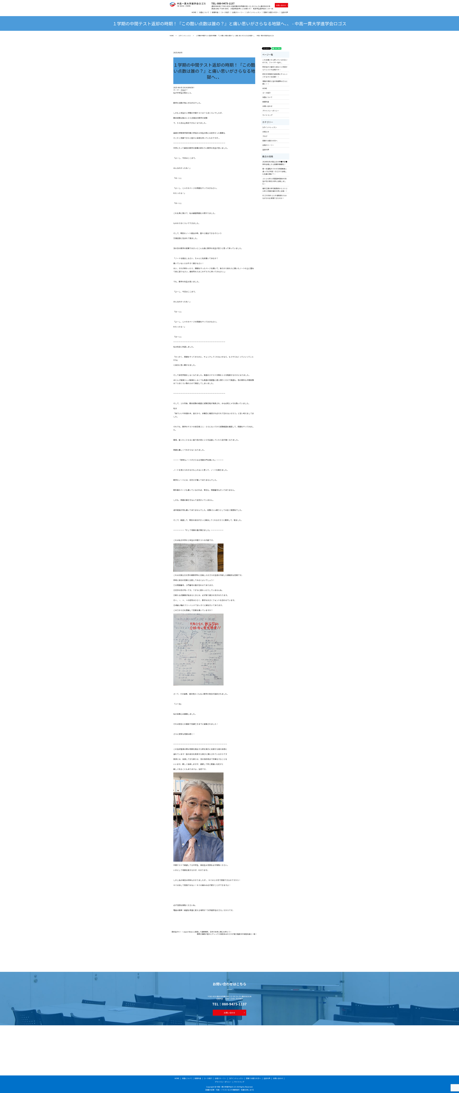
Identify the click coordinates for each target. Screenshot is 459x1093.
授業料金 (215, 12)
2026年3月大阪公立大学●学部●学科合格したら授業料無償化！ (274, 162)
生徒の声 (284, 12)
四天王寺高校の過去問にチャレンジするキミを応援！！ (274, 75)
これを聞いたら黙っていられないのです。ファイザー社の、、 (274, 61)
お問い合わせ (281, 5)
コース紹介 (225, 12)
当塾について (204, 12)
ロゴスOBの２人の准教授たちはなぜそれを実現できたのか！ (274, 196)
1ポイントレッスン (253, 12)
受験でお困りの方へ (271, 12)
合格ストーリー (238, 12)
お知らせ (265, 131)
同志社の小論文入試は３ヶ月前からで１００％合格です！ (274, 68)
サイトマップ (267, 115)
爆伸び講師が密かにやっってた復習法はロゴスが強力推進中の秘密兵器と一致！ (227, 934)
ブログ (183, 90)
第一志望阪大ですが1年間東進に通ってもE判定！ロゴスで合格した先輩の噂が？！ (274, 171)
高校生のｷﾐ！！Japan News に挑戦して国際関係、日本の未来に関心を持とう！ (202, 932)
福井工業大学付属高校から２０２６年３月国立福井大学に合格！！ (274, 189)
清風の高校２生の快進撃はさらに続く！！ (274, 82)
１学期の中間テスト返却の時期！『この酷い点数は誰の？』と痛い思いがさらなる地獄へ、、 (214, 71)
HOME (194, 12)
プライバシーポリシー (270, 110)
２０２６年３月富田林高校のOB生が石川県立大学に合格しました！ (274, 181)
